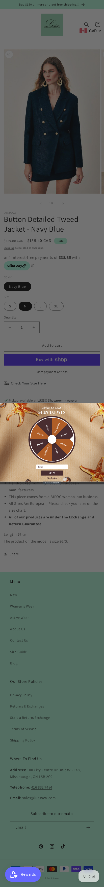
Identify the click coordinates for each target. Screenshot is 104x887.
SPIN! (52, 472)
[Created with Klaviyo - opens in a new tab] (52, 482)
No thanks (52, 478)
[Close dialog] (3, 406)
